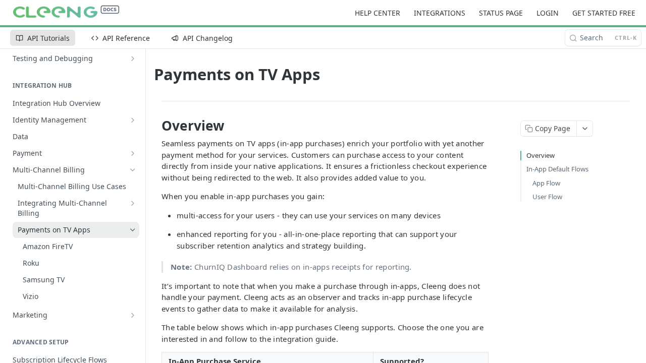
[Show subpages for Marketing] (133, 315)
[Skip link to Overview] (154, 125)
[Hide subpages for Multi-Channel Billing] (133, 170)
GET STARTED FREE (603, 13)
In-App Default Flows (557, 168)
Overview (540, 155)
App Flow (546, 183)
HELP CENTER (377, 13)
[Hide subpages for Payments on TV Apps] (133, 230)
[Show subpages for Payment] (133, 153)
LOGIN (547, 13)
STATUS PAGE (501, 13)
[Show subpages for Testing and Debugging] (133, 58)
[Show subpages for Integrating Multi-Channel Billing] (133, 203)
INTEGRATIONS (439, 13)
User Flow (547, 196)
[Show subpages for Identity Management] (133, 120)
